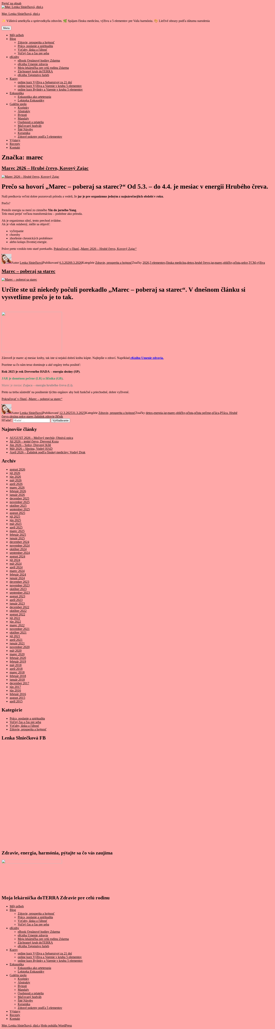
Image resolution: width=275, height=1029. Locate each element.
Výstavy (15, 140)
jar (212, 262)
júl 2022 (15, 618)
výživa (260, 262)
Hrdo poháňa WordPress (56, 1025)
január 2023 (17, 603)
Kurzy (14, 78)
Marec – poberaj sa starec (28, 271)
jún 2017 (15, 687)
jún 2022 (15, 621)
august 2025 (17, 513)
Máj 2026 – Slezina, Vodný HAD (31, 448)
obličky (227, 262)
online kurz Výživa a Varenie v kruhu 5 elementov (50, 86)
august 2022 (17, 614)
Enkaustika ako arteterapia (34, 96)
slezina (13, 416)
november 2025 (20, 502)
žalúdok (39, 416)
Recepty (15, 144)
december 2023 (19, 581)
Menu (6, 28)
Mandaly (23, 118)
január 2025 (17, 538)
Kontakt (15, 147)
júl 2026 (15, 473)
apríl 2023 (16, 600)
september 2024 (20, 552)
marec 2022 (17, 625)
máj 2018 (16, 665)
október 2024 (18, 549)
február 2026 (18, 491)
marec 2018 (17, 672)
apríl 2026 (16, 484)
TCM (252, 262)
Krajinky (23, 107)
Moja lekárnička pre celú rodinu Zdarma (43, 67)
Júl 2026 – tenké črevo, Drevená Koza (34, 441)
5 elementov (157, 262)
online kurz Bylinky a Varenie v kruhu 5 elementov (50, 89)
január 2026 (17, 494)
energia (158, 413)
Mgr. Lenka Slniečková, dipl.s (21, 14)
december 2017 (19, 683)
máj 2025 (16, 523)
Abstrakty (24, 111)
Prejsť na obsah (11, 3)
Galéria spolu (18, 104)
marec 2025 (17, 531)
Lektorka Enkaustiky (31, 100)
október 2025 (18, 505)
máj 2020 (16, 650)
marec (218, 262)
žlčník (59, 416)
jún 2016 (15, 690)
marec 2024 (17, 571)
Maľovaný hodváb (29, 125)
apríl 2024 (16, 567)
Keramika (24, 133)
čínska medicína (176, 262)
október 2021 (18, 632)
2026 (146, 262)
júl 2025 (15, 516)
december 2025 (19, 498)
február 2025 (18, 534)
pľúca (215, 413)
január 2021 (17, 643)
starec (30, 416)
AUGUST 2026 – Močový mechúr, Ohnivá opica (41, 438)
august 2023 (17, 596)
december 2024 (19, 542)
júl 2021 (15, 636)
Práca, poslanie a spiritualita (35, 46)
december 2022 (19, 607)
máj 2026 (16, 480)
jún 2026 (15, 476)
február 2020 (18, 658)
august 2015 (17, 697)
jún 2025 (15, 520)
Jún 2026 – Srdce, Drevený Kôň (30, 445)
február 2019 (18, 661)
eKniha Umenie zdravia (33, 64)
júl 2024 (15, 560)
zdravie (50, 416)
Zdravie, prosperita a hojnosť (36, 42)
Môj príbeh (17, 35)
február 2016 (18, 694)
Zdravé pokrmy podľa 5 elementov (40, 136)
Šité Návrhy (25, 129)
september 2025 (20, 509)
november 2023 (20, 585)
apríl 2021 (16, 639)
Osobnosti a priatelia (31, 122)
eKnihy (14, 57)
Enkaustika (17, 93)
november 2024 (20, 545)
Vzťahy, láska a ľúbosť (32, 49)
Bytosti (22, 115)
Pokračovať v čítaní (95, 248)
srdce (244, 262)
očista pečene (202, 413)
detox (190, 262)
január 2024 (17, 578)
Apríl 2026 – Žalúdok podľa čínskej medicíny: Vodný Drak (47, 452)
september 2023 (20, 592)
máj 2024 (16, 563)
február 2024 (18, 574)
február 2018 (18, 676)
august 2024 (17, 556)
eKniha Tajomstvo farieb (33, 75)
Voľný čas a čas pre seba (33, 53)
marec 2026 (17, 487)
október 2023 (18, 589)
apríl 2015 (16, 701)
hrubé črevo (202, 262)
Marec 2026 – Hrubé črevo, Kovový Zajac (45, 168)
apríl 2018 (16, 668)
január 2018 (17, 679)
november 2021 (20, 629)
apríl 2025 (16, 527)
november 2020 (20, 647)
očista (236, 262)
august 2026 (17, 469)
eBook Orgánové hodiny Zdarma (39, 60)
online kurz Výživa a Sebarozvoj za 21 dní (45, 82)
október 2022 (18, 610)
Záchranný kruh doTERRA (35, 71)
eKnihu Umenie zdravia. (147, 358)
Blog (13, 38)
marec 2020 (17, 654)
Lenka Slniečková (31, 262)
